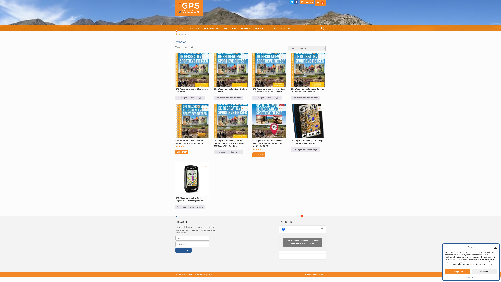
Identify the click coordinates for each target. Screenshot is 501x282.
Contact (286, 28)
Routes (245, 28)
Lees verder (182, 152)
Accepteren (458, 271)
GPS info (259, 28)
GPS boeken (211, 28)
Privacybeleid (471, 277)
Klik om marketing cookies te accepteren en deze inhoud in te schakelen (302, 242)
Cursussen (229, 28)
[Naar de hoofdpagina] (189, 8)
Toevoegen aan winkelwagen (190, 97)
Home (181, 28)
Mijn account (307, 2)
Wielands (321, 275)
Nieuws (194, 28)
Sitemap (211, 275)
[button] (495, 247)
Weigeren (484, 271)
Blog (273, 28)
